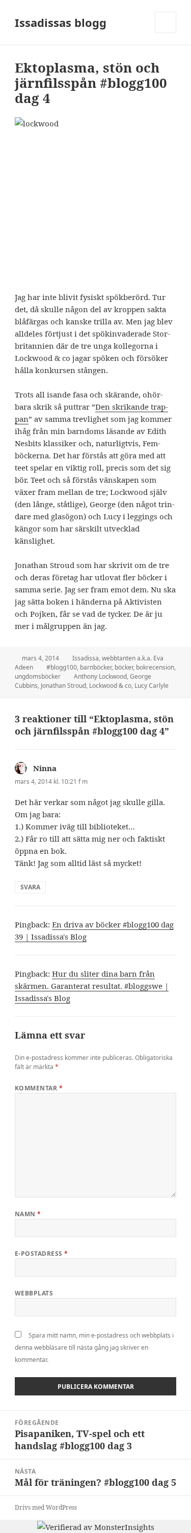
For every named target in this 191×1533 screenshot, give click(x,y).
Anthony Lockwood (100, 676)
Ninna (45, 768)
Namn (28, 1214)
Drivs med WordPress (46, 1507)
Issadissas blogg (60, 22)
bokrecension (155, 667)
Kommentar (39, 1088)
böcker (124, 667)
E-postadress (41, 1253)
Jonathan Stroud (63, 685)
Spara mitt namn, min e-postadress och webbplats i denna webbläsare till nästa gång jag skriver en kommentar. (94, 1347)
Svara (30, 887)
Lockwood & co (110, 685)
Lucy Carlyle (151, 685)
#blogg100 (61, 667)
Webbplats (34, 1293)
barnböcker (96, 667)
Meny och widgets (165, 32)
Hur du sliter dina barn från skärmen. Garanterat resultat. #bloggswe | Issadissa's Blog (92, 986)
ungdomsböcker (38, 676)
